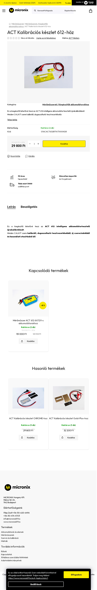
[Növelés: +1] (38, 144)
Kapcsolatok (6, 554)
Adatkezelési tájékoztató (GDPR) (49, 3)
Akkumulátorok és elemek (12, 532)
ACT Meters (74, 38)
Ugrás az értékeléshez (46, 38)
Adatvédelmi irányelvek (11, 560)
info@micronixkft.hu (12, 518)
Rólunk (4, 551)
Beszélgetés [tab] (29, 207)
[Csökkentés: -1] (30, 144)
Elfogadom (76, 574)
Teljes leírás (12, 119)
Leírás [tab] (11, 207)
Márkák (4, 541)
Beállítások (35, 584)
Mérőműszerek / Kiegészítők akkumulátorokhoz (65, 104)
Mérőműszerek (7, 535)
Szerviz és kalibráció (10, 538)
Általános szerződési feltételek (14, 557)
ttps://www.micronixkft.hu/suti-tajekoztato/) (28, 578)
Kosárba (64, 143)
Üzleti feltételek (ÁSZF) (27, 3)
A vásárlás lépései (10, 3)
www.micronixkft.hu (12, 522)
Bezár (51, 156)
